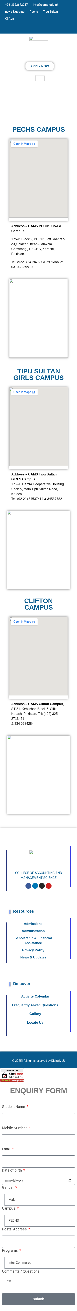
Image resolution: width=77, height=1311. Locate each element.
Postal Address (15, 1229)
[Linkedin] (35, 886)
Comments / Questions (20, 1271)
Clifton (9, 18)
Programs (10, 1250)
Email (6, 1149)
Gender (8, 1187)
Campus (9, 1208)
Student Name (14, 1107)
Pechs (34, 11)
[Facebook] (28, 886)
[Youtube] (49, 886)
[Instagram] (42, 886)
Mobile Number (15, 1128)
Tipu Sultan (50, 11)
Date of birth (12, 1170)
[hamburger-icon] (40, 78)
